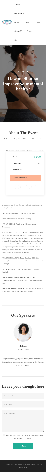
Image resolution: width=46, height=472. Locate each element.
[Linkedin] (28, 187)
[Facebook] (17, 187)
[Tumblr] (33, 187)
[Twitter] (22, 187)
